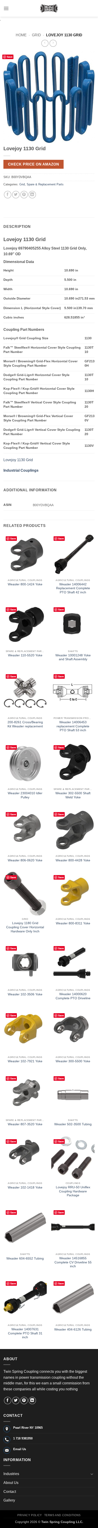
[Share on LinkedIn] (32, 194)
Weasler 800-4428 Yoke (73, 860)
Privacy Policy (29, 1515)
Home (21, 35)
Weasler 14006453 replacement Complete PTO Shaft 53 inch (73, 726)
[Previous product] (53, 43)
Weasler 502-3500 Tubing (73, 1124)
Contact (9, 1492)
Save (10, 56)
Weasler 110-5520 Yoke (25, 655)
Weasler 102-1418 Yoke (25, 1187)
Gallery (9, 1500)
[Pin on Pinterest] (24, 194)
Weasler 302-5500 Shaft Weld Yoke (72, 795)
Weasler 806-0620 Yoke (25, 860)
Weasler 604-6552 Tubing (25, 1258)
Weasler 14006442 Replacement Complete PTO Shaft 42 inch (73, 588)
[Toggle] (92, 1474)
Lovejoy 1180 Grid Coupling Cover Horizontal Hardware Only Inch (25, 927)
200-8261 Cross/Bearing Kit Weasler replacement (25, 724)
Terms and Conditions (62, 1515)
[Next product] (44, 43)
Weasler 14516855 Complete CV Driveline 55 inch (73, 1262)
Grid (36, 35)
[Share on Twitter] (16, 194)
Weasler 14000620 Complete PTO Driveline (73, 996)
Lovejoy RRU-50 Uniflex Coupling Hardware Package (73, 1191)
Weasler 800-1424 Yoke (25, 584)
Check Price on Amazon (33, 164)
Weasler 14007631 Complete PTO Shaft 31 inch (25, 1333)
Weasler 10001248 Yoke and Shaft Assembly (73, 657)
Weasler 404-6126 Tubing (73, 1329)
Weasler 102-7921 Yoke (25, 1061)
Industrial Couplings (21, 470)
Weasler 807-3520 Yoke (25, 1124)
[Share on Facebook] (7, 194)
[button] (6, 8)
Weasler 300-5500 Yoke (73, 1061)
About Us (10, 1483)
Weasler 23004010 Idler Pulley (25, 795)
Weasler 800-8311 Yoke (73, 923)
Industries (11, 1474)
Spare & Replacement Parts (45, 184)
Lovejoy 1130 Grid (18, 460)
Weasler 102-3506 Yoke (25, 994)
